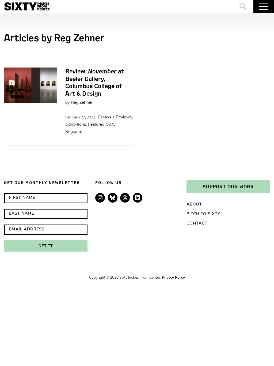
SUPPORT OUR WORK (228, 186)
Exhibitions (75, 124)
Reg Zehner (81, 102)
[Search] (243, 6)
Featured (96, 124)
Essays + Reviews (115, 117)
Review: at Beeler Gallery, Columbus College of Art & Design (94, 82)
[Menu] (263, 6)
